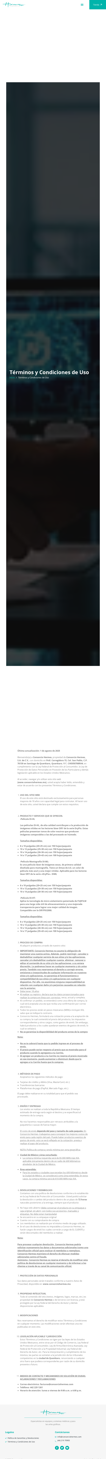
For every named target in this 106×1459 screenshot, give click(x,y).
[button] (82, 5)
